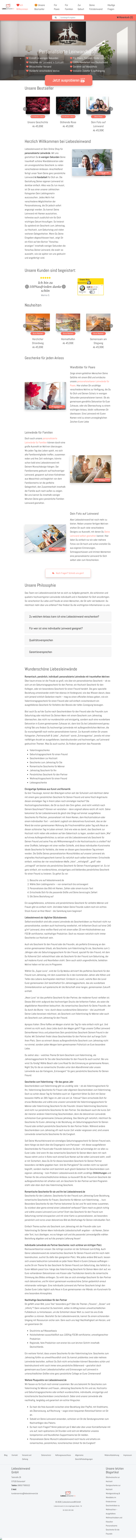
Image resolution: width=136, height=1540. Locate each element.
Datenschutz (46, 1455)
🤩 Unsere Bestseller (39, 7)
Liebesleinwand (58, 1506)
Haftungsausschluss (63, 1455)
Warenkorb (126, 17)
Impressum (127, 1455)
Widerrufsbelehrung (112, 1455)
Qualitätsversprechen (41, 640)
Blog (5, 1455)
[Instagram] (128, 9)
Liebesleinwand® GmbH (72, 1502)
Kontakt (15, 1455)
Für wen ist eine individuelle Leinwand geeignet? (56, 628)
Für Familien (69, 7)
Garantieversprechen (40, 652)
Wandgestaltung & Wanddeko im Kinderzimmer (113, 1497)
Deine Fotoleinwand (96, 7)
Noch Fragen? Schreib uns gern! (69, 573)
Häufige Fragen (111, 7)
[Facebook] (125, 5)
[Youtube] (131, 5)
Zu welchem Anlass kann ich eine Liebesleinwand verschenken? (64, 616)
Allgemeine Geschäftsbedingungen (84, 1457)
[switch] (92, 292)
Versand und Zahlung (26, 1457)
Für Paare (57, 7)
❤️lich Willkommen (22, 7)
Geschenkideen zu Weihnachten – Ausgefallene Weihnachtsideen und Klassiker (114, 1513)
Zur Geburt (81, 7)
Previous (25, 109)
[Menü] (101, 286)
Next (111, 109)
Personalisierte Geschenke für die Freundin (112, 1529)
